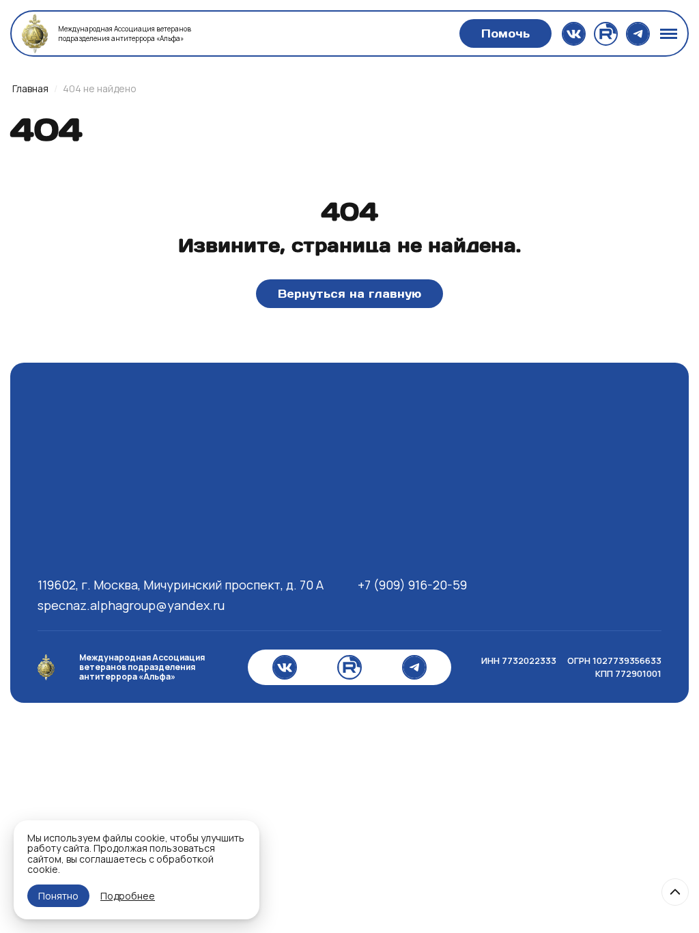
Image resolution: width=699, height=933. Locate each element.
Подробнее (127, 895)
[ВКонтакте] (574, 34)
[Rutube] (606, 34)
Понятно (58, 895)
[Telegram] (638, 34)
